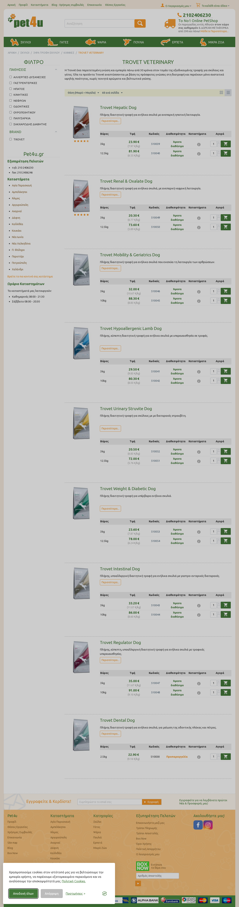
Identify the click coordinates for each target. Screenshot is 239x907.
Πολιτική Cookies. (74, 881)
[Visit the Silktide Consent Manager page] (104, 893)
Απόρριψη (52, 893)
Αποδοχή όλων (23, 893)
